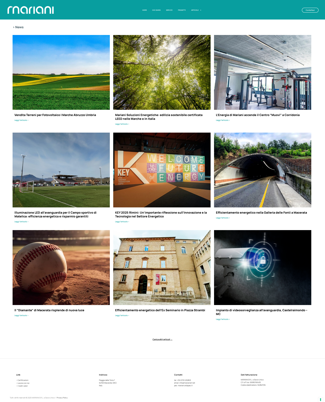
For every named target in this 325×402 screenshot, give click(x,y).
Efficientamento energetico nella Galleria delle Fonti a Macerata (261, 212)
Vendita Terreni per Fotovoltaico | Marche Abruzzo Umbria (55, 115)
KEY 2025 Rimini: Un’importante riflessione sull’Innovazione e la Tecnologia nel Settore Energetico (161, 214)
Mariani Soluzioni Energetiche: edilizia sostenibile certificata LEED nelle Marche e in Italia (158, 117)
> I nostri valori (22, 386)
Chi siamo (156, 10)
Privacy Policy (62, 397)
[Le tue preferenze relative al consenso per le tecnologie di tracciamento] (320, 399)
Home (144, 10)
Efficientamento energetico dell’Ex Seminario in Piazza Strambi (160, 310)
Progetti (182, 10)
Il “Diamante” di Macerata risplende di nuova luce (49, 310)
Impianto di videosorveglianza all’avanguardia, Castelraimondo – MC (261, 312)
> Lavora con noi (22, 383)
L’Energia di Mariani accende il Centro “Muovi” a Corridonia (258, 115)
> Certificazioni (22, 380)
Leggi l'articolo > (21, 120)
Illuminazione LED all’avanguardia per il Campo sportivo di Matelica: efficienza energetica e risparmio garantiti (55, 214)
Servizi (169, 10)
